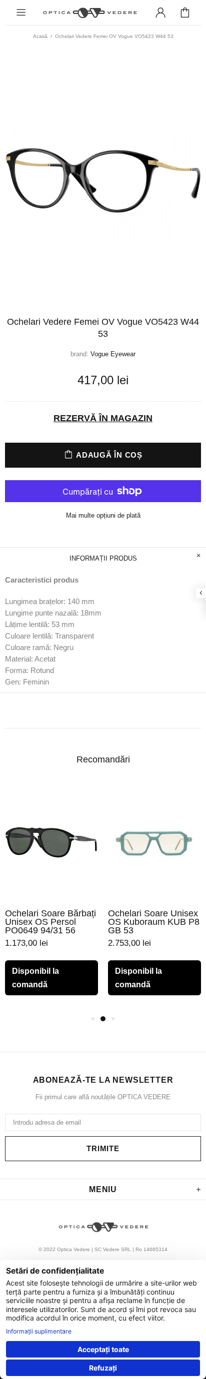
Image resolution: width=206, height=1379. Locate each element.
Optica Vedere (89, 12)
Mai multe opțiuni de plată (103, 515)
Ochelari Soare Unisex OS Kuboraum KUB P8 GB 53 (154, 922)
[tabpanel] (51, 898)
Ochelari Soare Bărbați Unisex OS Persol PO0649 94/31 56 (50, 922)
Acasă (40, 36)
